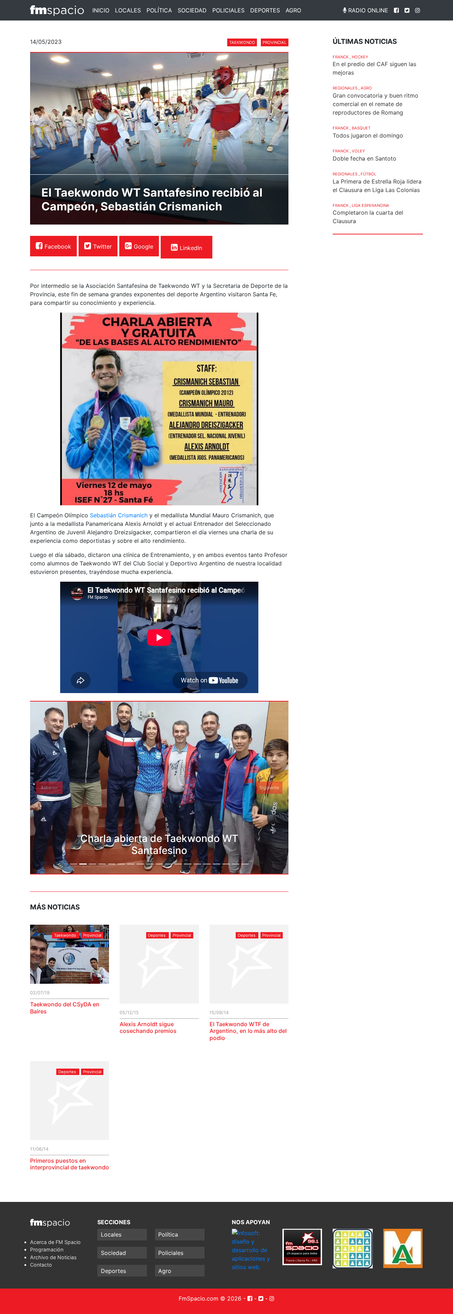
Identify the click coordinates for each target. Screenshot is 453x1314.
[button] (49, 788)
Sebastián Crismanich (119, 515)
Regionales (345, 88)
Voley (358, 151)
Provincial (274, 42)
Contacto (41, 1265)
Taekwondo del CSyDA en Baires (64, 1007)
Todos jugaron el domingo (368, 135)
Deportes (265, 10)
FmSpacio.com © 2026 (210, 1298)
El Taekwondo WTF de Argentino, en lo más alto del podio (248, 1031)
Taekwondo (242, 42)
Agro (293, 10)
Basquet (361, 128)
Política (159, 10)
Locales (128, 10)
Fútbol (368, 173)
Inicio (100, 10)
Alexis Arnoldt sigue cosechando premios (148, 1027)
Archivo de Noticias (53, 1257)
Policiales (228, 10)
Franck (341, 56)
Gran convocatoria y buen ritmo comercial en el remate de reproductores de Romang (375, 104)
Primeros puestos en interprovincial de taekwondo (69, 1164)
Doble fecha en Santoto (364, 158)
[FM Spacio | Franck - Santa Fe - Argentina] (57, 10)
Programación (46, 1249)
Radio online (367, 10)
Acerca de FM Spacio (55, 1242)
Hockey (360, 56)
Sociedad (192, 10)
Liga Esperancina (370, 205)
